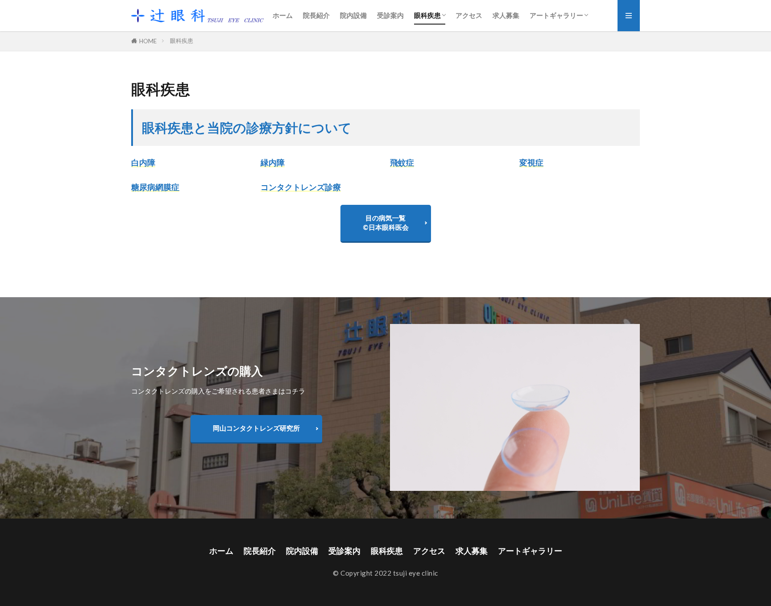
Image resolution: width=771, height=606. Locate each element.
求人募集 (506, 15)
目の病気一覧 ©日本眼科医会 (386, 222)
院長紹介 (316, 15)
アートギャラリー (556, 15)
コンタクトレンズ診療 (301, 187)
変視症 (531, 162)
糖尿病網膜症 (155, 187)
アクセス (469, 15)
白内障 (143, 162)
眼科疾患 (427, 15)
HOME (148, 41)
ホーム (283, 15)
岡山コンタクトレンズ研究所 (256, 428)
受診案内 (390, 15)
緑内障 (273, 162)
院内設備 (353, 15)
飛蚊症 (402, 162)
